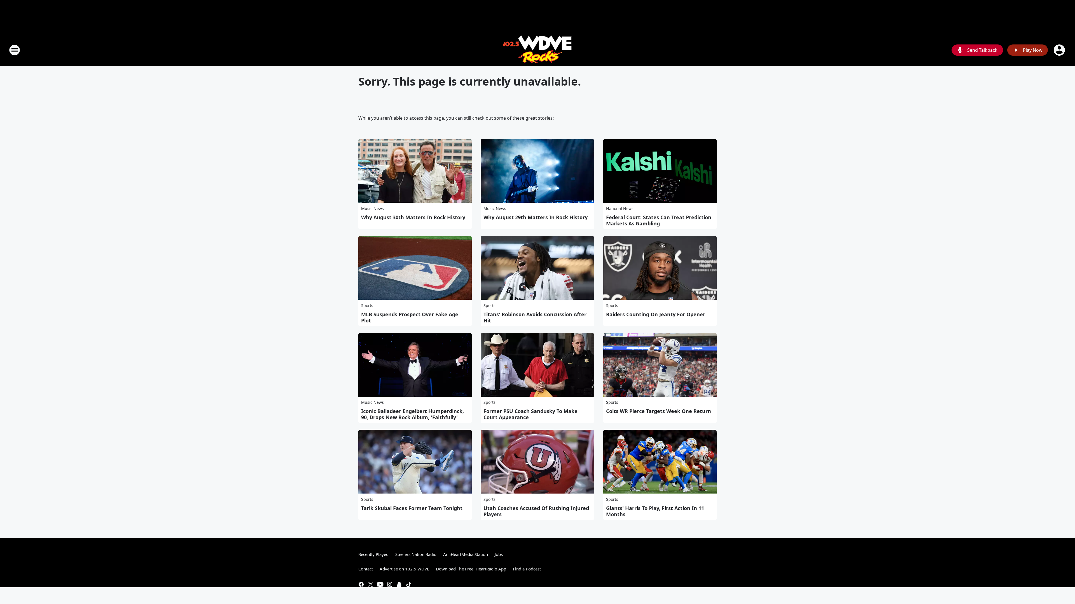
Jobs (499, 554)
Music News (372, 208)
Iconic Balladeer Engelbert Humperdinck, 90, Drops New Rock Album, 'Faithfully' (412, 414)
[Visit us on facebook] (361, 584)
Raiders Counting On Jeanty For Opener (655, 314)
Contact (365, 569)
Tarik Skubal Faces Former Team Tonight (411, 508)
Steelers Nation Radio (415, 554)
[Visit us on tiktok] (408, 584)
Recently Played (373, 554)
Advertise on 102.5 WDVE (404, 569)
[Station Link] (537, 50)
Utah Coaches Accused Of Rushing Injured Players (536, 511)
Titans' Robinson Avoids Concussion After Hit (534, 317)
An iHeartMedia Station (465, 554)
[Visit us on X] (370, 584)
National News (620, 208)
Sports (367, 305)
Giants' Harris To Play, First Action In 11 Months (655, 511)
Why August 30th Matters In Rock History (413, 217)
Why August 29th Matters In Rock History (535, 217)
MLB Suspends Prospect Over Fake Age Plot (409, 317)
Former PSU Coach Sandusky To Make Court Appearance (530, 414)
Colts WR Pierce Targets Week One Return (658, 411)
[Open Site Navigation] (14, 50)
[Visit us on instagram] (389, 584)
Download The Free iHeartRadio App (471, 569)
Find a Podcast (527, 569)
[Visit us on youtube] (380, 584)
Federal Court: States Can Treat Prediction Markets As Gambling (658, 220)
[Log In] (1060, 50)
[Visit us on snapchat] (399, 584)
